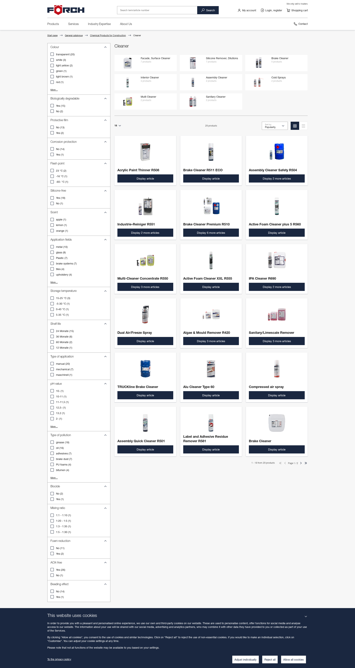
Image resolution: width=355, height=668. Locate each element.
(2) (64, 65)
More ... (54, 89)
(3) (61, 59)
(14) (60, 149)
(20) (65, 54)
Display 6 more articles (211, 232)
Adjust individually (245, 659)
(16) (60, 447)
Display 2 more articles (277, 178)
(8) (61, 252)
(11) (60, 548)
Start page (52, 35)
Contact (303, 23)
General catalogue (74, 35)
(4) (60, 269)
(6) (64, 336)
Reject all (269, 659)
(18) (60, 197)
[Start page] (65, 10)
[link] (246, 10)
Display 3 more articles (145, 287)
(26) (60, 569)
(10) (62, 246)
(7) (61, 257)
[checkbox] (52, 54)
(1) (61, 70)
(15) (60, 105)
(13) (60, 127)
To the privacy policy (59, 659)
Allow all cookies (293, 659)
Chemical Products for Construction (108, 35)
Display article (145, 178)
